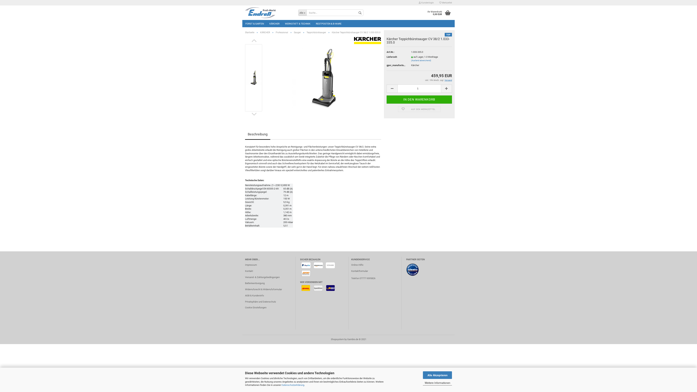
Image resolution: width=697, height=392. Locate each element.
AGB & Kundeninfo (254, 295)
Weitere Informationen (437, 383)
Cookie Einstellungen (255, 307)
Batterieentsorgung (255, 283)
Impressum (251, 265)
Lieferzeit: (392, 57)
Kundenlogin (427, 2)
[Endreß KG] (269, 12)
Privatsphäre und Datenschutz (260, 301)
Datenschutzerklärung (293, 385)
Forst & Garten (254, 23)
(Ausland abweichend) (421, 60)
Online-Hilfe (357, 265)
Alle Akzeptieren (437, 375)
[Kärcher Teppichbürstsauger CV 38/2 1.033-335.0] (323, 77)
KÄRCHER (274, 23)
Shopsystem (337, 339)
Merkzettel (446, 2)
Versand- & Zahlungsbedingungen (262, 277)
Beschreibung (258, 134)
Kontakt (249, 271)
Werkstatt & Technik (297, 23)
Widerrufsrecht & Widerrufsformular (263, 289)
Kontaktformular (359, 271)
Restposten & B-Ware (328, 23)
